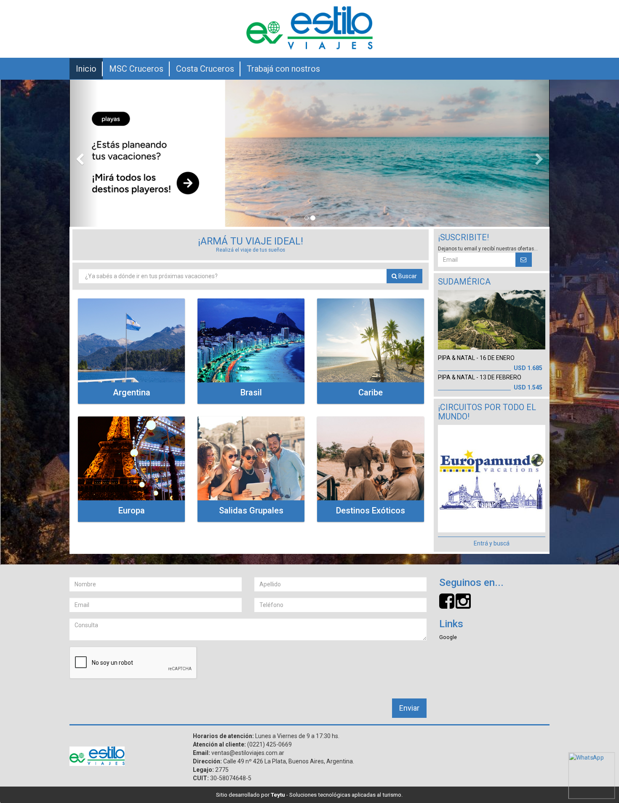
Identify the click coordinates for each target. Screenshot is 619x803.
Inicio (86, 69)
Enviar (409, 708)
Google (448, 637)
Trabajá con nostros (283, 69)
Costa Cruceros (205, 69)
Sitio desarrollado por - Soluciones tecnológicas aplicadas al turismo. (309, 795)
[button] (83, 153)
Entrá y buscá (492, 543)
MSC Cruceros (136, 69)
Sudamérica (464, 282)
